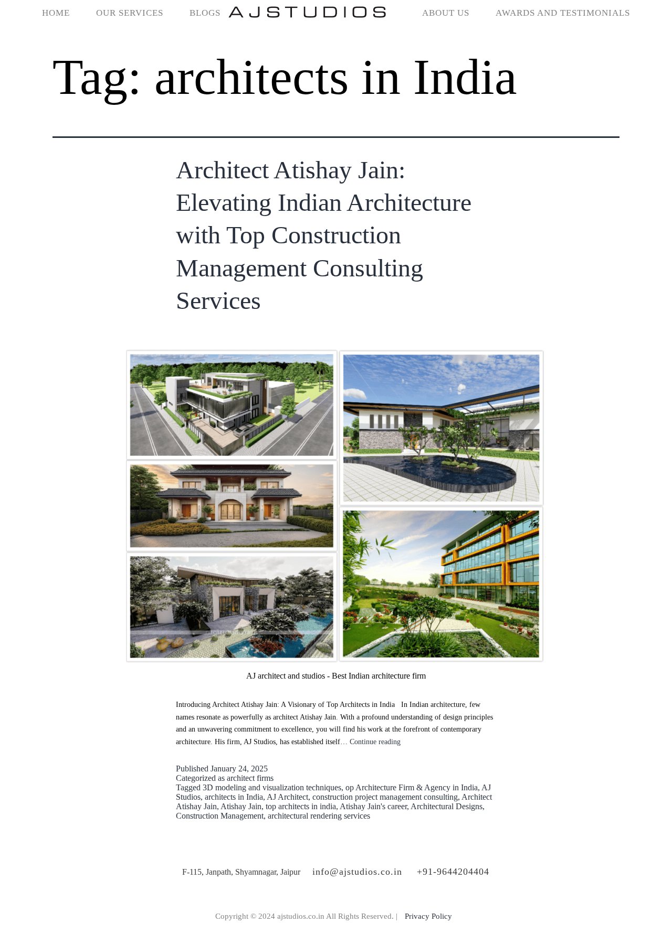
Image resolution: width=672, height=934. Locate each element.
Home (56, 13)
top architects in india (301, 806)
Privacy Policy (428, 916)
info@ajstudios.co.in (357, 871)
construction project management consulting (385, 796)
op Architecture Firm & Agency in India (411, 787)
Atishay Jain (240, 806)
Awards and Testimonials (563, 13)
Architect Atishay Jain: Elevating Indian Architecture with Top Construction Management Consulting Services (323, 235)
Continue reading (375, 742)
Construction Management (220, 815)
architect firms (250, 778)
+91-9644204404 (453, 871)
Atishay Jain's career (373, 806)
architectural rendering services (319, 815)
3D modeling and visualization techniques (272, 787)
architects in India (234, 796)
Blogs (205, 13)
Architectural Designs (446, 806)
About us (445, 13)
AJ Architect (287, 796)
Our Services (129, 13)
